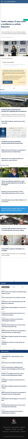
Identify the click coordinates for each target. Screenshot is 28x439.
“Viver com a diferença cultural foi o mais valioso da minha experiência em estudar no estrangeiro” (13, 183)
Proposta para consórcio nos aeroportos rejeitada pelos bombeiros (13, 110)
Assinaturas (23, 431)
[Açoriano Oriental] (14, 424)
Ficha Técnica (20, 429)
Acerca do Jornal (6, 427)
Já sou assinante (21, 82)
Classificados (8, 429)
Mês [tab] (22, 287)
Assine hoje (7, 82)
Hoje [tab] (5, 287)
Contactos (14, 429)
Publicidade (22, 427)
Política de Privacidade (14, 431)
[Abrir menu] (2, 1)
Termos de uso (5, 431)
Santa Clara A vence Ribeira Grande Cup (12, 362)
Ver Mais (26, 89)
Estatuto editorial (15, 427)
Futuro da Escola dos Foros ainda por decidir (13, 297)
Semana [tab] (14, 287)
